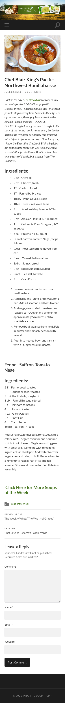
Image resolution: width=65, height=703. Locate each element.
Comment (11, 566)
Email (9, 624)
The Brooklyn (32, 100)
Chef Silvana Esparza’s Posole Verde (26, 531)
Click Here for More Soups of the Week (31, 490)
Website (10, 641)
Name (9, 607)
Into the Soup (33, 695)
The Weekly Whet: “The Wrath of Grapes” (29, 516)
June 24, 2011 (13, 91)
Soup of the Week (20, 503)
